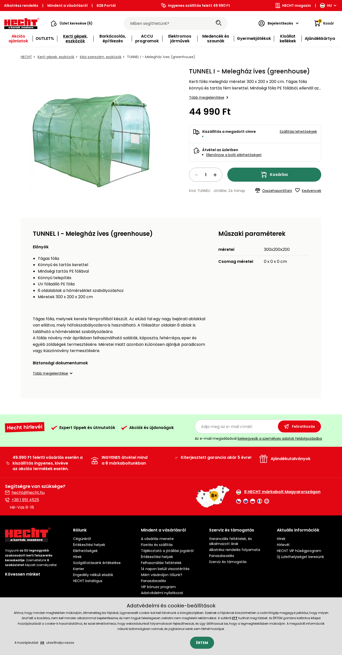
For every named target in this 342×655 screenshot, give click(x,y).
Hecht (26, 56)
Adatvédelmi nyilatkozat (162, 592)
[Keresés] (219, 23)
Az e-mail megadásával (258, 438)
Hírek (77, 556)
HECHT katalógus (87, 580)
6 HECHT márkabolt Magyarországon (282, 492)
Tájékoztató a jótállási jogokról (167, 550)
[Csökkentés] (196, 175)
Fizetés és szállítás (157, 544)
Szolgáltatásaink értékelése (97, 562)
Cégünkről (82, 538)
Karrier (78, 568)
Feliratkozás (303, 426)
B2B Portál (106, 5)
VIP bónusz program (158, 586)
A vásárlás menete (157, 538)
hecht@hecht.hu (28, 492)
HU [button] (329, 5)
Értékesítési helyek (89, 544)
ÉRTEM (202, 642)
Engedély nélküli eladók (93, 574)
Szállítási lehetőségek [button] (298, 131)
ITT (235, 618)
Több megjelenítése (206, 97)
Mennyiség (205, 174)
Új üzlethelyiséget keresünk (300, 556)
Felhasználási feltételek (161, 562)
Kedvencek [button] (311, 190)
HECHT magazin (296, 5)
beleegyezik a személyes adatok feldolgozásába (280, 438)
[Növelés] (215, 175)
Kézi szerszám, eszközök (100, 56)
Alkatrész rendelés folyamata (234, 549)
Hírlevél (283, 544)
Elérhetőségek (85, 550)
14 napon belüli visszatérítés (165, 568)
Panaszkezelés (153, 580)
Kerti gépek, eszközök (56, 56)
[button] (72, 23)
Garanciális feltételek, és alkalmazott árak (230, 541)
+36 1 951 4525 (25, 500)
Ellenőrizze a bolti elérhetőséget (234, 154)
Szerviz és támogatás (228, 561)
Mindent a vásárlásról (67, 5)
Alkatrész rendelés (21, 5)
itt (42, 642)
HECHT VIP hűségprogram (299, 550)
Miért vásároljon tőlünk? (161, 574)
